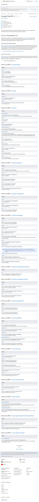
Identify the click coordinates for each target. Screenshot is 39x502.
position (3, 372)
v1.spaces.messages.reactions (19, 279)
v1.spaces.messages (16, 215)
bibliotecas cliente (25, 38)
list (2, 83)
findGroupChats (5, 131)
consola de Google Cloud (18, 473)
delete (3, 74)
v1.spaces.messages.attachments (20, 267)
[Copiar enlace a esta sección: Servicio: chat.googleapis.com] (19, 35)
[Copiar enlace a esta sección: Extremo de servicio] (12, 54)
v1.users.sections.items (17, 379)
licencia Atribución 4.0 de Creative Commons (30, 452)
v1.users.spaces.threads (17, 433)
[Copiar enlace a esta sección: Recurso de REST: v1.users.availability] (23, 318)
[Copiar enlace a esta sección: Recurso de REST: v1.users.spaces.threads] (25, 433)
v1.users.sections (16, 349)
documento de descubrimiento (7, 45)
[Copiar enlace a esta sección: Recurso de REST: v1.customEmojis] (21, 64)
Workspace (12, 1)
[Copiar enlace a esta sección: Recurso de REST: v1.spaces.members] (23, 163)
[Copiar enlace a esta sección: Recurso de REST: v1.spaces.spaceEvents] (25, 301)
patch (3, 146)
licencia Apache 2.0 (16, 453)
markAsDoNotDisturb (5, 337)
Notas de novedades (4, 18)
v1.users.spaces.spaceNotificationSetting (22, 416)
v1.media (13, 91)
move (2, 389)
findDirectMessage (5, 127)
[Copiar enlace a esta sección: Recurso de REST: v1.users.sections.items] (25, 379)
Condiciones (3, 497)
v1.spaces (14, 108)
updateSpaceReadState (6, 407)
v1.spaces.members (16, 163)
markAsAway (4, 332)
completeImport (5, 113)
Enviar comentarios (33, 16)
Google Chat (4, 4)
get (2, 79)
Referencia (20, 13)
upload (3, 100)
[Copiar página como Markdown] (18, 16)
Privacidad (7, 497)
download (3, 96)
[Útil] (35, 14)
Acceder (36, 1)
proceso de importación (9, 116)
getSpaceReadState (5, 402)
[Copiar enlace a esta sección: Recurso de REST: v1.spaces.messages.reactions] (29, 279)
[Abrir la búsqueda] (26, 1)
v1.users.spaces (15, 396)
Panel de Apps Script (17, 471)
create (3, 70)
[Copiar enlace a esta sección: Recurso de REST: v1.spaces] (18, 108)
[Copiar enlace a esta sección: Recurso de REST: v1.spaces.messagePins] (25, 193)
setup (3, 155)
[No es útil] (37, 14)
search (3, 151)
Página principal (3, 13)
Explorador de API (17, 474)
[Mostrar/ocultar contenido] (7, 21)
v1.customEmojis (15, 64)
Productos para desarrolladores (6, 473)
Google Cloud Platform (4, 489)
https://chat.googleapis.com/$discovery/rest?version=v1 (13, 51)
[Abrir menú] (2, 1)
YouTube (27, 474)
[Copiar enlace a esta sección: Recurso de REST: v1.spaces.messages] (23, 215)
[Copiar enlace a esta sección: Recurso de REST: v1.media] (17, 91)
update (3, 259)
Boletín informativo (29, 471)
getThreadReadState (5, 438)
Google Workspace (10, 13)
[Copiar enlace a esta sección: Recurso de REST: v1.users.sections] (22, 349)
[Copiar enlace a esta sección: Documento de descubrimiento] (17, 43)
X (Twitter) (28, 473)
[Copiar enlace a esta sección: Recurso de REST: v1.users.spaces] (21, 396)
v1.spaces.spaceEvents (17, 301)
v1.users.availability (16, 318)
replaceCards (4, 244)
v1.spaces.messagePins (17, 193)
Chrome (2, 486)
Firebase (2, 488)
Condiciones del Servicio (5, 478)
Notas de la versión (4, 475)
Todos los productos (4, 493)
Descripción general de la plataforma (5, 471)
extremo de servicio (5, 56)
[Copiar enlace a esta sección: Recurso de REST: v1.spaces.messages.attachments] (31, 267)
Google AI (2, 491)
